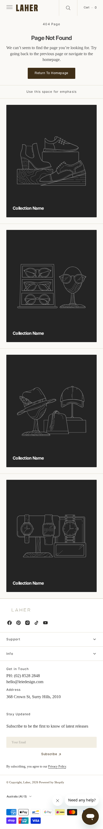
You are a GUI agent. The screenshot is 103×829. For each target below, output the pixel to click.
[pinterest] (18, 623)
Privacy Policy (57, 766)
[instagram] (27, 623)
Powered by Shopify (51, 782)
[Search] (68, 8)
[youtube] (45, 623)
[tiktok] (36, 623)
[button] (9, 8)
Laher (26, 782)
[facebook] (9, 623)
